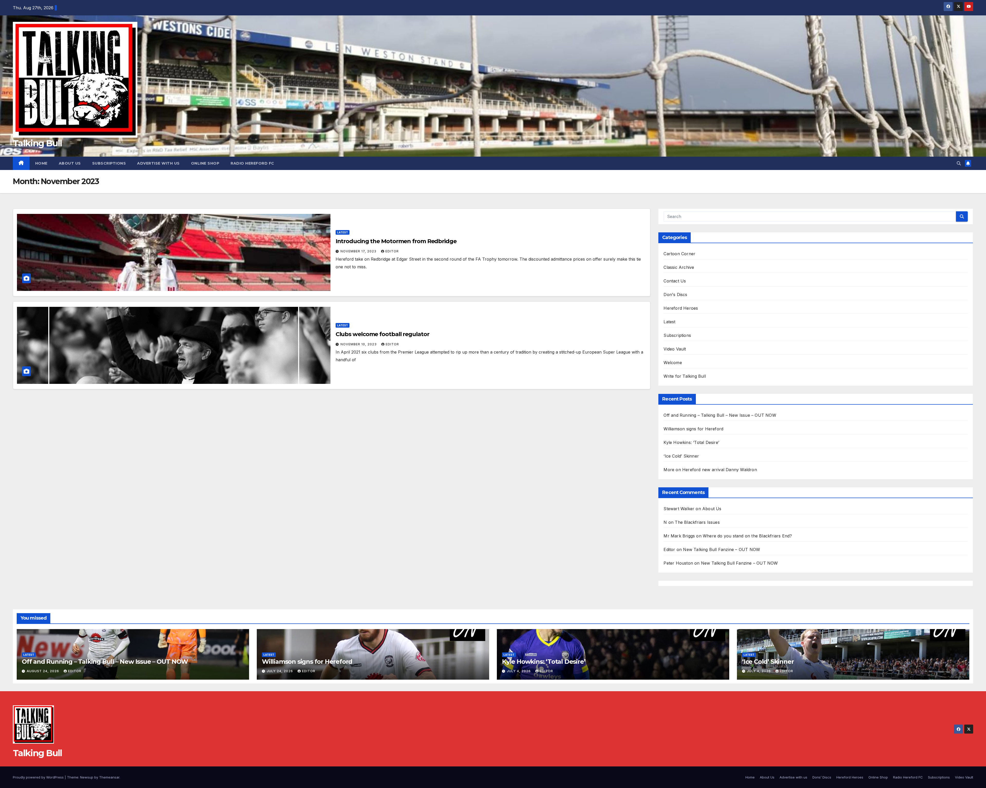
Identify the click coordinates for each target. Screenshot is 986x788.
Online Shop (205, 163)
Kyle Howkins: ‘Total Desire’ (691, 442)
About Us (70, 163)
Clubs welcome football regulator (382, 334)
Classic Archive (678, 267)
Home (41, 163)
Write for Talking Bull (684, 376)
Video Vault (674, 349)
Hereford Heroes (680, 308)
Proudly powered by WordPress (39, 777)
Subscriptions (109, 163)
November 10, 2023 (359, 344)
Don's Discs (675, 294)
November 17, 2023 (358, 251)
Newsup (86, 777)
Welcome (672, 362)
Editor (392, 251)
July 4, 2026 (519, 671)
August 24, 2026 (43, 671)
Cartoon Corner (679, 253)
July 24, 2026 (280, 671)
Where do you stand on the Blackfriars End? (747, 535)
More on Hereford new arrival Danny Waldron (710, 469)
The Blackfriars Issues (697, 522)
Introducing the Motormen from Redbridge (396, 241)
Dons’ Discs (821, 777)
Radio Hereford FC (252, 163)
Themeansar (109, 777)
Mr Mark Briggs (679, 535)
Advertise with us (158, 163)
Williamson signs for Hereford (693, 428)
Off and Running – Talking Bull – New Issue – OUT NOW (719, 415)
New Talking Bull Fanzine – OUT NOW (721, 549)
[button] (959, 163)
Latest (342, 232)
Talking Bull (37, 143)
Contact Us (674, 280)
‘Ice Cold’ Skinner (681, 456)
